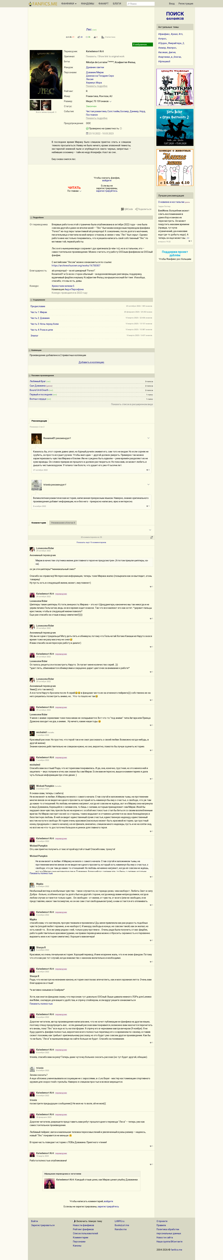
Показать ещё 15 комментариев (91, 542)
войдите (107, 180)
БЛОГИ (117, 3)
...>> (187, 238)
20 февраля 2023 (43, 1117)
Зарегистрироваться (43, 1225)
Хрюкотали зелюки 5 (63, 286)
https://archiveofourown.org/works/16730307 (76, 265)
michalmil (41, 732)
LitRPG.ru (119, 1221)
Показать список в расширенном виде (132, 404)
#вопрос (171, 47)
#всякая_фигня (166, 52)
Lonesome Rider (45, 548)
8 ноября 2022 (39, 506)
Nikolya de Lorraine (96, 62)
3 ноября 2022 (42, 841)
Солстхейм (113, 111)
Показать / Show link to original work (105, 56)
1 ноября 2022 (42, 735)
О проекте (162, 1221)
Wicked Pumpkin (45, 786)
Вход (172, 3)
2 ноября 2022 (42, 789)
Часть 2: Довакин (40, 318)
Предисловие (38, 306)
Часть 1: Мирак (39, 312)
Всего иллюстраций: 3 (46, 112)
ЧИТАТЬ (74, 187)
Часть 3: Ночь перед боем (45, 324)
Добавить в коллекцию (91, 362)
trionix (47, 484)
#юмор (162, 47)
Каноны (77, 1245)
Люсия (89, 79)
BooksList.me (122, 1225)
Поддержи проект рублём (175, 253)
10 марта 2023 (42, 1156)
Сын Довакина (38, 385)
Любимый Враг (38, 381)
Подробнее (38, 217)
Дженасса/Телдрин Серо (100, 76)
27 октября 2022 (40, 470)
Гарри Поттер (164, 206)
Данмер (134, 111)
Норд (142, 111)
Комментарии (80, 1237)
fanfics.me (176, 1249)
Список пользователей (85, 1233)
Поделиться (144, 209)
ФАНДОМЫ (87, 3)
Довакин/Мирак (95, 72)
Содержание (39, 300)
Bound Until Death (39, 390)
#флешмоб (164, 61)
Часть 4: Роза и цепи (42, 329)
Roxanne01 (49, 438)
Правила (161, 1225)
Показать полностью (41, 873)
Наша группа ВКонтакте (170, 1241)
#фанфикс (164, 34)
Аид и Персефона (74, 289)
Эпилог (34, 335)
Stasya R (41, 947)
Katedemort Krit (95, 51)
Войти (34, 1221)
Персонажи (79, 1241)
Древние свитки (95, 67)
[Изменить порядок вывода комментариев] (152, 537)
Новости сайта (165, 1237)
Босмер (124, 111)
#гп (181, 34)
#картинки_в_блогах (169, 57)
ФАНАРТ (103, 3)
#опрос (162, 38)
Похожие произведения (42, 375)
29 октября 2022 (43, 551)
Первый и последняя (41, 394)
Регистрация (186, 3)
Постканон (92, 114)
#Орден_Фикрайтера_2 (171, 43)
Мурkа (39, 884)
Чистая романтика (96, 111)
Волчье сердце (38, 399)
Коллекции (36, 350)
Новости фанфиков (83, 1225)
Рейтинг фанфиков (83, 1229)
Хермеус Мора (94, 82)
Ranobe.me (121, 1229)
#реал (174, 34)
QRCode (128, 209)
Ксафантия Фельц (125, 62)
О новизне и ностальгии (171, 202)
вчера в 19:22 (164, 242)
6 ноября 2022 (42, 886)
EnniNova (163, 210)
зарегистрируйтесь (107, 191)
